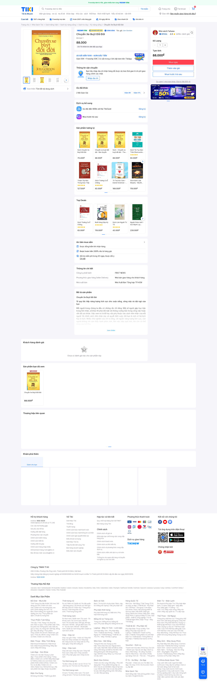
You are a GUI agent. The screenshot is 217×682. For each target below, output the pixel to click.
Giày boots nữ (71, 642)
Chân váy (77, 607)
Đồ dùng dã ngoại (171, 621)
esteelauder (46, 588)
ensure (75, 588)
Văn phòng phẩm (144, 674)
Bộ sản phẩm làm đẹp (44, 668)
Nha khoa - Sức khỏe (139, 654)
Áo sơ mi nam (76, 621)
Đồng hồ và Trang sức (103, 619)
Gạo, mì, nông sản (42, 629)
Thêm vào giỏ (173, 68)
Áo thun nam (66, 619)
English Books (138, 676)
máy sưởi (160, 663)
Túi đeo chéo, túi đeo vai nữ (72, 664)
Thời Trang (145, 603)
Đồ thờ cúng (102, 654)
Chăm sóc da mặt (37, 655)
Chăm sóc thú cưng (101, 663)
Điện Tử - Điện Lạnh (166, 601)
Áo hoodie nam (72, 623)
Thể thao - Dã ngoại (136, 607)
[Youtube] (165, 522)
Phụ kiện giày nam (73, 655)
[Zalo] (170, 522)
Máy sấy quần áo (168, 612)
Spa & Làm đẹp (140, 650)
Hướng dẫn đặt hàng (38, 532)
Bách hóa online (136, 614)
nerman (136, 588)
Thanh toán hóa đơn (133, 648)
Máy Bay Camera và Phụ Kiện (170, 655)
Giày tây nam (78, 651)
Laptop (114, 637)
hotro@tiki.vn (49, 550)
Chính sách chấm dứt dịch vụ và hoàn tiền (110, 553)
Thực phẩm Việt (49, 625)
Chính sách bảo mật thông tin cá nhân (80, 533)
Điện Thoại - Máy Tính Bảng (43, 641)
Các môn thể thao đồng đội (171, 629)
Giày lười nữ (81, 642)
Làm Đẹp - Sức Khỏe (39, 652)
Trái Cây (34, 623)
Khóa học (144, 648)
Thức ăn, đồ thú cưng (42, 635)
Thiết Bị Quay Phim (170, 654)
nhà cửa (79, 14)
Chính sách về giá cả (104, 533)
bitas (181, 588)
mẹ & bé (61, 14)
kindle (130, 588)
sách (86, 14)
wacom (143, 588)
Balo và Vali (99, 601)
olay (162, 588)
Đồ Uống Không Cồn (107, 671)
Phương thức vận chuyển (39, 535)
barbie (63, 588)
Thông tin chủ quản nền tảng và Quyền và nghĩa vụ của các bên (111, 558)
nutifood (124, 588)
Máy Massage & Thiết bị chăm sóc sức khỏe (45, 660)
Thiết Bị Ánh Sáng (171, 646)
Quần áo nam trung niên (75, 629)
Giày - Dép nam (69, 648)
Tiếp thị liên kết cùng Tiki (75, 545)
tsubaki (63, 590)
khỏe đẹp (70, 14)
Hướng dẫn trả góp (37, 544)
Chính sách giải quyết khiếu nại (77, 536)
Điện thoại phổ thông (42, 646)
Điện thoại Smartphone (39, 644)
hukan (48, 590)
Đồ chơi (53, 603)
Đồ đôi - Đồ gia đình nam (78, 625)
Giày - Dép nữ (68, 635)
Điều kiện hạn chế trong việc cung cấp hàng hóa (110, 537)
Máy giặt (164, 607)
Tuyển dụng (70, 527)
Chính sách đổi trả (37, 541)
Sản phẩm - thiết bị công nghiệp (140, 617)
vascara (33, 588)
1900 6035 (41, 577)
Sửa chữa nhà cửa (104, 646)
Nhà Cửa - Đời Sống (102, 641)
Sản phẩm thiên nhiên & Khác (43, 662)
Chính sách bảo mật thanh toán (77, 530)
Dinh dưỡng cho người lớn (44, 612)
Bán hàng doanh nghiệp (75, 548)
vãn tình (128, 14)
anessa (150, 588)
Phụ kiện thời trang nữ (101, 613)
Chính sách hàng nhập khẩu (41, 547)
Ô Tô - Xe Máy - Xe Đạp (136, 660)
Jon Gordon (127, 31)
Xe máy (132, 665)
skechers (104, 588)
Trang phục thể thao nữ (165, 619)
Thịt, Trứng (42, 623)
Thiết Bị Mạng (106, 635)
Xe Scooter (145, 665)
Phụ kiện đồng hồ (104, 624)
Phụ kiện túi (85, 666)
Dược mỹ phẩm (50, 669)
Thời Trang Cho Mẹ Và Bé (40, 603)
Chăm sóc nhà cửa (44, 637)
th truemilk (56, 588)
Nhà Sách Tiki (132, 671)
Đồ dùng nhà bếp (37, 676)
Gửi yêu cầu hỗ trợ (37, 529)
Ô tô (138, 665)
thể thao (92, 14)
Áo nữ (64, 603)
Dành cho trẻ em (41, 633)
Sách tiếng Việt (131, 674)
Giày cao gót (67, 638)
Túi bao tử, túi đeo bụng (81, 675)
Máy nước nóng (170, 610)
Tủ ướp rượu (180, 612)
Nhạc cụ (111, 654)
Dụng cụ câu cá (167, 627)
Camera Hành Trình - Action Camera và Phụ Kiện (171, 648)
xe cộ (54, 14)
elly (94, 588)
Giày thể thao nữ (175, 633)
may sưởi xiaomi (168, 669)
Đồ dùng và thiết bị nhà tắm (109, 650)
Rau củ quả (39, 625)
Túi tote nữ (76, 666)
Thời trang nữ (68, 601)
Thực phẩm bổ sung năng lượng (171, 634)
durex (81, 588)
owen (69, 588)
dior (39, 588)
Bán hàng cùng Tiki (104, 524)
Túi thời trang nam (70, 670)
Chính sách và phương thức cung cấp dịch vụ (110, 548)
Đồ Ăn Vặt (101, 669)
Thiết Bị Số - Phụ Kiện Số (136, 626)
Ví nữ (85, 664)
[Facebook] (160, 522)
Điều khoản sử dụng (73, 539)
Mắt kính (114, 613)
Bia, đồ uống (38, 631)
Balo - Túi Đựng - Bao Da (171, 650)
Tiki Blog (69, 524)
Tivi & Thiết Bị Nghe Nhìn (138, 619)
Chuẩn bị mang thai (42, 616)
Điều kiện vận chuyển (74, 551)
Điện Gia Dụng (37, 673)
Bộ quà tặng (104, 673)
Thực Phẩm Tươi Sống (40, 620)
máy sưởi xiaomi (173, 671)
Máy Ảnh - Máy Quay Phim (169, 641)
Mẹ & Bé (139, 612)
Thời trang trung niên (74, 612)
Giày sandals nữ (74, 640)
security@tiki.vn (48, 553)
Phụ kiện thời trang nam (107, 614)
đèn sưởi (168, 663)
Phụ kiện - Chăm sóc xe (134, 663)
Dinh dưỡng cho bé (42, 610)
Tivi (162, 610)
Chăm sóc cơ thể (41, 659)
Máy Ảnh (176, 656)
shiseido (34, 590)
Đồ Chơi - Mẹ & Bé (38, 601)
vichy (54, 590)
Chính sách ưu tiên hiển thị (106, 544)
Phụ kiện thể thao (171, 623)
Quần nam (76, 619)
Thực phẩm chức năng (43, 657)
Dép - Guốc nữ (78, 638)
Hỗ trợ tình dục (49, 667)
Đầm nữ (70, 603)
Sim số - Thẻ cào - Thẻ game (144, 656)
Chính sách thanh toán (105, 541)
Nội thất (104, 648)
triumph (116, 588)
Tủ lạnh (164, 605)
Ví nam (64, 673)
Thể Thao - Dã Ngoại (166, 616)
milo (98, 588)
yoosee (157, 588)
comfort (175, 588)
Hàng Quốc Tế (132, 601)
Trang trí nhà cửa (100, 644)
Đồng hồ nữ (106, 622)
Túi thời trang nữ (69, 661)
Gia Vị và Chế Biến (104, 667)
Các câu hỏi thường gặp (39, 526)
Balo (95, 603)
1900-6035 (41, 521)
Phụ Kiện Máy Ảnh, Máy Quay (167, 644)
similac (168, 588)
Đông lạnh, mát (45, 627)
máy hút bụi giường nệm (170, 672)
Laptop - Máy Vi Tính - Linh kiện (108, 628)
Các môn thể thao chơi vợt (171, 630)
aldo (111, 588)
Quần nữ (77, 603)
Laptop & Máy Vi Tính (142, 616)
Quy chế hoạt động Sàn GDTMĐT (109, 521)
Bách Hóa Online (101, 660)
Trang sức (97, 622)
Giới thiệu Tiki (71, 521)
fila (58, 590)
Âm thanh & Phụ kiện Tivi (166, 603)
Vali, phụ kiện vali (116, 605)
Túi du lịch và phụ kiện (106, 603)
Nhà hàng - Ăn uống (137, 652)
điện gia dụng (44, 14)
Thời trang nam (69, 616)
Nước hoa (38, 667)
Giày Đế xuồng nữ (76, 644)
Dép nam (73, 653)
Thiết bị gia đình (50, 676)
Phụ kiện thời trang (102, 610)
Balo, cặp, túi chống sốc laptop (108, 604)
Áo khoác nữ (79, 605)
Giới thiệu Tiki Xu (72, 542)
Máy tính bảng (40, 648)
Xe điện (147, 663)
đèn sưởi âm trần (168, 677)
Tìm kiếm (144, 9)
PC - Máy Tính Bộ (104, 637)
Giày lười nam (67, 651)
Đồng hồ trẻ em (117, 624)
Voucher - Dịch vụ (133, 645)
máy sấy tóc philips (173, 665)
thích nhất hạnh (104, 14)
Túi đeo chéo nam (75, 673)
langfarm (41, 590)
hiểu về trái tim (117, 14)
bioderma (88, 588)
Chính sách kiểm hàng (39, 538)
